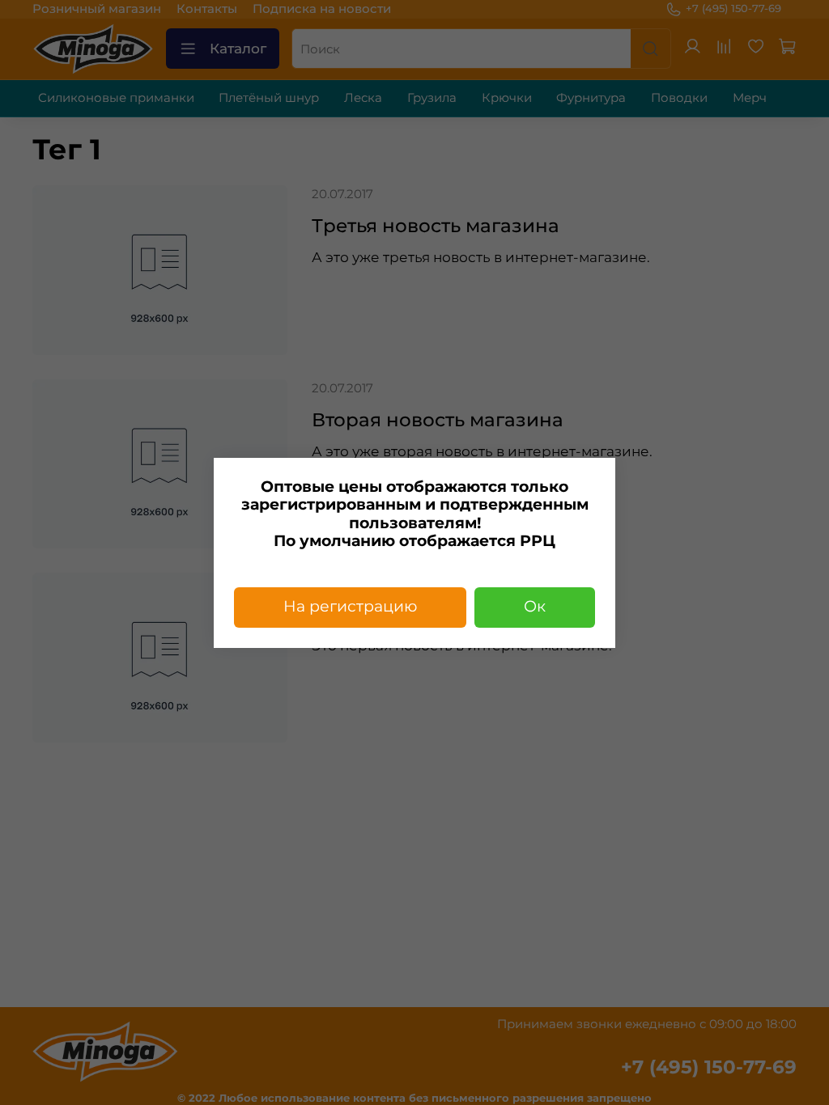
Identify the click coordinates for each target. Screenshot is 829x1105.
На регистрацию (350, 606)
